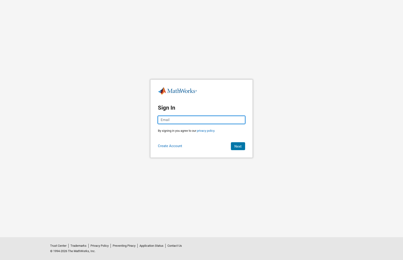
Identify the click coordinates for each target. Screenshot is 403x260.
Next (238, 146)
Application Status (151, 245)
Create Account (170, 146)
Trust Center (58, 245)
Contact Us (174, 245)
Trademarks (78, 245)
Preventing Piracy (124, 245)
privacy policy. (206, 130)
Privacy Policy (99, 245)
